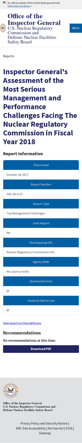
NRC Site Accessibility (31, 428)
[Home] (3, 29)
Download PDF (41, 349)
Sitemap (45, 433)
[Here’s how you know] (41, 4)
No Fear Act (56, 428)
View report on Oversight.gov (22, 323)
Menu (76, 28)
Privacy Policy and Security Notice (44, 423)
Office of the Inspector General (34, 19)
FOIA (69, 428)
